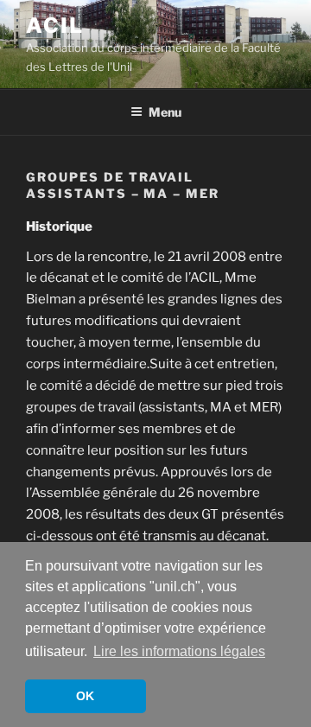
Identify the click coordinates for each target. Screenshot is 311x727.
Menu (165, 112)
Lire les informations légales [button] (179, 651)
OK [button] (85, 696)
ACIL (55, 25)
